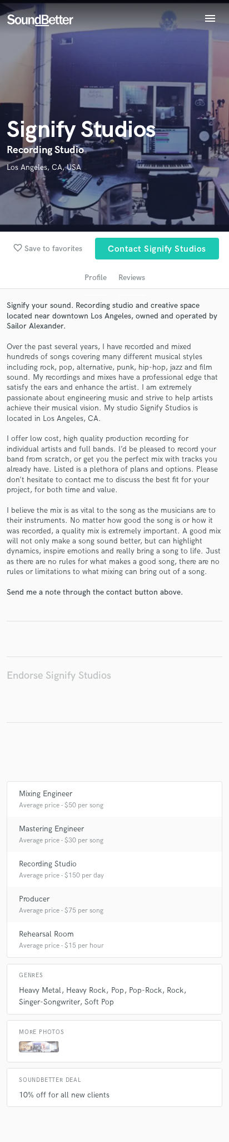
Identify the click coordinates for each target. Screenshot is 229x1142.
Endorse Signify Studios (59, 675)
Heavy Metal (40, 990)
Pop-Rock (145, 990)
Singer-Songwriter (49, 1002)
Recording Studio (48, 864)
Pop (117, 990)
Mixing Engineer (45, 793)
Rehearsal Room (46, 934)
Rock (175, 990)
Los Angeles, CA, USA (44, 167)
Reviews (131, 277)
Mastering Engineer (51, 829)
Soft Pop (99, 1002)
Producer (34, 899)
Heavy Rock (86, 990)
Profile (95, 277)
